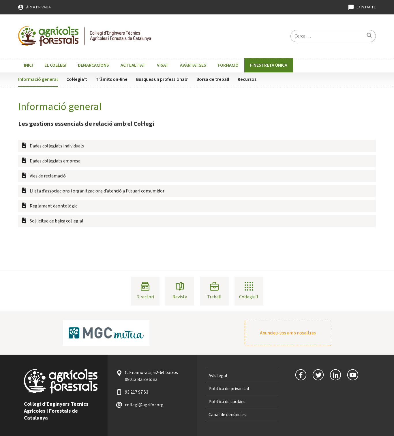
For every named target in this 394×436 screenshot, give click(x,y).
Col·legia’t (76, 79)
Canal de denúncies (227, 414)
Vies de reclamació (48, 176)
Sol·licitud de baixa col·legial (56, 221)
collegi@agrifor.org (144, 405)
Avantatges (193, 65)
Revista (179, 297)
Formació (228, 65)
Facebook (301, 375)
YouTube (353, 375)
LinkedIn (335, 375)
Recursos (247, 79)
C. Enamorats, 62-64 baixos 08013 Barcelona (151, 376)
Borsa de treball (212, 79)
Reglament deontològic (53, 206)
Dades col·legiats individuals (57, 146)
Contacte (366, 7)
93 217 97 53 (136, 392)
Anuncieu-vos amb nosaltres (288, 333)
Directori (145, 297)
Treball (214, 297)
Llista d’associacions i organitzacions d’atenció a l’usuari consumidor (97, 191)
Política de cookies (227, 401)
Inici (28, 65)
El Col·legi (55, 65)
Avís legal (218, 376)
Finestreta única (268, 65)
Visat (162, 65)
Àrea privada (38, 7)
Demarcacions (93, 65)
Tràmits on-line (111, 79)
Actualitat (133, 65)
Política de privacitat (229, 389)
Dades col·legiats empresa (55, 161)
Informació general (38, 79)
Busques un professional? (162, 79)
